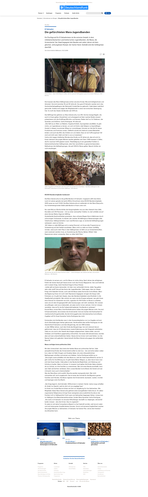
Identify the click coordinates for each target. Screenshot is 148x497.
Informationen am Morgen (50, 18)
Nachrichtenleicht (42, 472)
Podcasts (66, 13)
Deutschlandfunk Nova (86, 2)
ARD (64, 481)
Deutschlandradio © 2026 (74, 486)
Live (109, 13)
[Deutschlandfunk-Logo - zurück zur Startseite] (74, 7)
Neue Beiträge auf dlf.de (44, 474)
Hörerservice (72, 466)
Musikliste (85, 472)
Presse (99, 468)
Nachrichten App (58, 474)
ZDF (67, 481)
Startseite (39, 18)
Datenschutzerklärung (69, 479)
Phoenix (72, 481)
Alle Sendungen (42, 468)
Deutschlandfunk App (59, 472)
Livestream (57, 466)
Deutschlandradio (60, 2)
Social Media (72, 468)
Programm (58, 13)
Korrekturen (101, 474)
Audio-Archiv (75, 13)
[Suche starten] (102, 13)
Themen (40, 13)
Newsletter (86, 468)
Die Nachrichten (42, 470)
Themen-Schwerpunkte (44, 476)
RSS (84, 474)
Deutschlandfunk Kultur (73, 2)
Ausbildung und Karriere (104, 470)
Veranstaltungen (87, 470)
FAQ (84, 466)
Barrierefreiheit (101, 476)
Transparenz (101, 472)
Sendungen (49, 13)
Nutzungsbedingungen (82, 479)
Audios (56, 468)
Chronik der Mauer (84, 481)
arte (77, 481)
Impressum (93, 479)
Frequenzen (57, 476)
